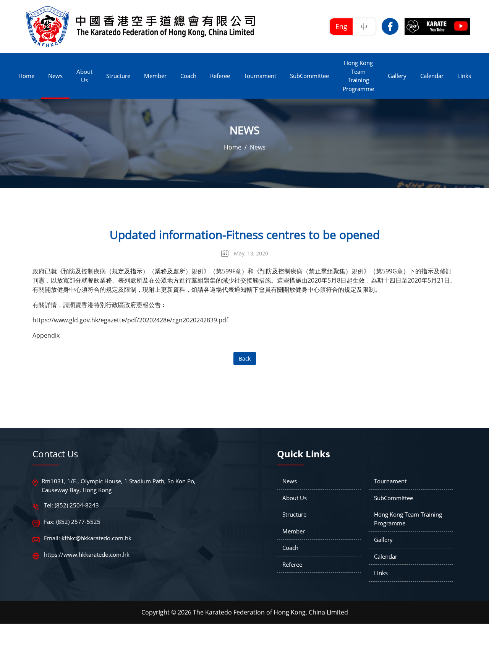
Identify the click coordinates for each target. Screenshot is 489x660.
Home (232, 147)
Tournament (390, 481)
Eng (341, 26)
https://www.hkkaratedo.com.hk (87, 554)
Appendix (46, 335)
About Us (294, 498)
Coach (290, 547)
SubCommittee (393, 498)
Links (381, 573)
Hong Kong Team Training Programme (408, 518)
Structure (294, 514)
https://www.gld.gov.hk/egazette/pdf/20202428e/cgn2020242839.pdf (130, 320)
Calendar (385, 556)
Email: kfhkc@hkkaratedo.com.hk (87, 538)
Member (293, 531)
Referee (292, 564)
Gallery (383, 539)
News (258, 147)
